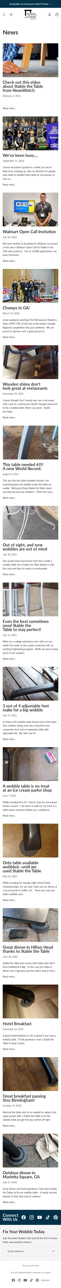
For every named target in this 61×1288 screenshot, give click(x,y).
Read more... (9, 108)
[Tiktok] (31, 1280)
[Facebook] (13, 1280)
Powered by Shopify (41, 1272)
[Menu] (4, 14)
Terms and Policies (30, 1265)
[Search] (11, 14)
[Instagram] (19, 1280)
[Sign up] (53, 1251)
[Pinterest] (37, 1280)
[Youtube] (25, 1280)
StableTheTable (25, 1272)
